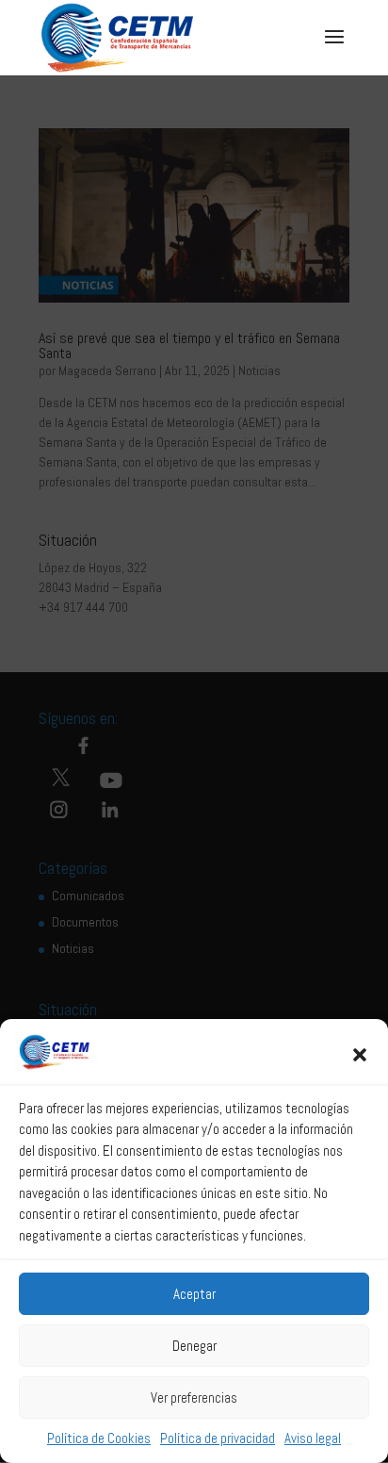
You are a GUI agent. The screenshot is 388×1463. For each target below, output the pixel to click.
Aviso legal (312, 1438)
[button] (359, 1054)
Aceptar (194, 1294)
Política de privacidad (217, 1438)
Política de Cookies (99, 1438)
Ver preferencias (194, 1397)
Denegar (194, 1346)
